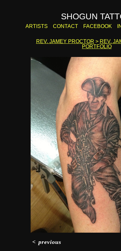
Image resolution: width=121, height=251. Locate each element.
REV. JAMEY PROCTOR (65, 41)
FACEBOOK (97, 26)
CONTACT (65, 26)
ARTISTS (36, 26)
